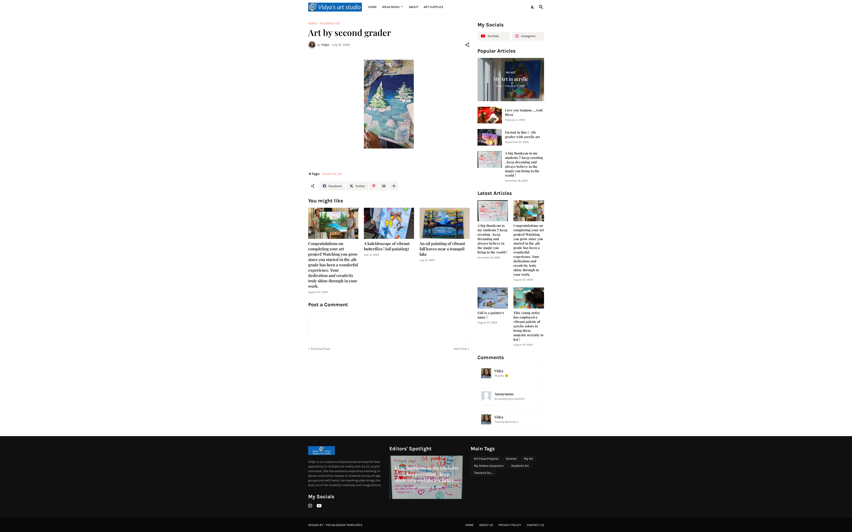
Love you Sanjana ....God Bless (523, 112)
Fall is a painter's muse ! (490, 315)
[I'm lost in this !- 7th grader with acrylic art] (489, 137)
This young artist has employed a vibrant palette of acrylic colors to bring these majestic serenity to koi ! (528, 326)
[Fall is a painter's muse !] (492, 298)
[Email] (383, 186)
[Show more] (393, 186)
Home (372, 7)
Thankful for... (483, 473)
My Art (528, 459)
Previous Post (320, 349)
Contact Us (535, 525)
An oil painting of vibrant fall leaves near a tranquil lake (442, 249)
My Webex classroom (489, 466)
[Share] (467, 45)
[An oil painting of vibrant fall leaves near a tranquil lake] (445, 223)
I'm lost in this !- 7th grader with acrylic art (522, 134)
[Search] (540, 7)
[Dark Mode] (532, 7)
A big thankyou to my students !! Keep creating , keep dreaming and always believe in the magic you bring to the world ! (524, 164)
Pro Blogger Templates (344, 525)
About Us (486, 525)
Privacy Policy (510, 525)
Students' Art (330, 23)
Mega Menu (391, 7)
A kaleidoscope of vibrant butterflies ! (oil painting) (387, 246)
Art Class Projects (486, 459)
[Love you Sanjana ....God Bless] (489, 115)
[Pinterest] (373, 186)
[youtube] (319, 506)
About (413, 7)
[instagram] (310, 506)
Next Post (460, 349)
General (511, 459)
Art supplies (433, 7)
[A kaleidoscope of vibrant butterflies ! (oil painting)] (389, 223)
